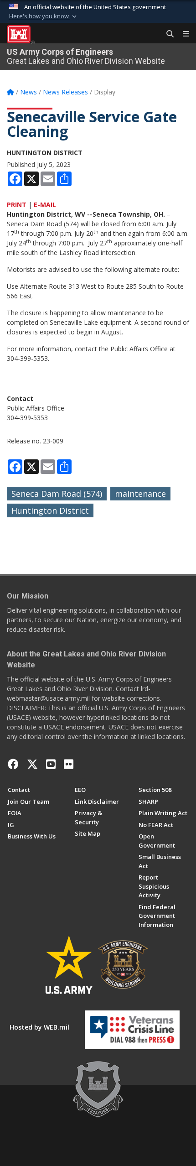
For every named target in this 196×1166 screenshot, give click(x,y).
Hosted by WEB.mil (39, 1027)
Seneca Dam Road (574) (56, 493)
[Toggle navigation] (182, 34)
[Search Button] (167, 34)
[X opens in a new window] (32, 764)
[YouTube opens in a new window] (51, 764)
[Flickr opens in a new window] (68, 764)
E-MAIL (45, 204)
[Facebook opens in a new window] (13, 764)
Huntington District (50, 510)
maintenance (140, 493)
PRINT (16, 204)
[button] (43, 16)
